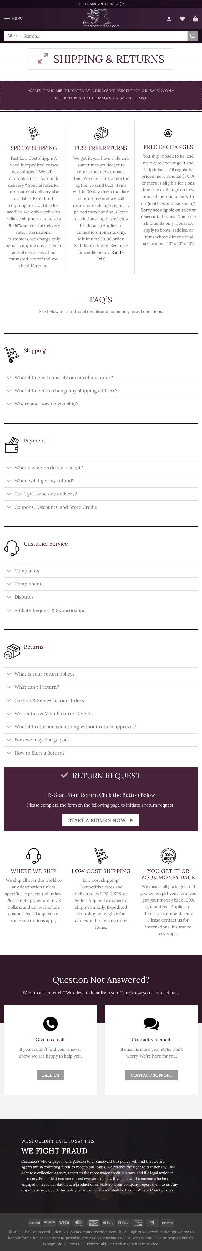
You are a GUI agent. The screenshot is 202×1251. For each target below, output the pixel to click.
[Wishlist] (182, 18)
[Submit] (193, 36)
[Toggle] (9, 378)
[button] (13, 18)
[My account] (169, 18)
